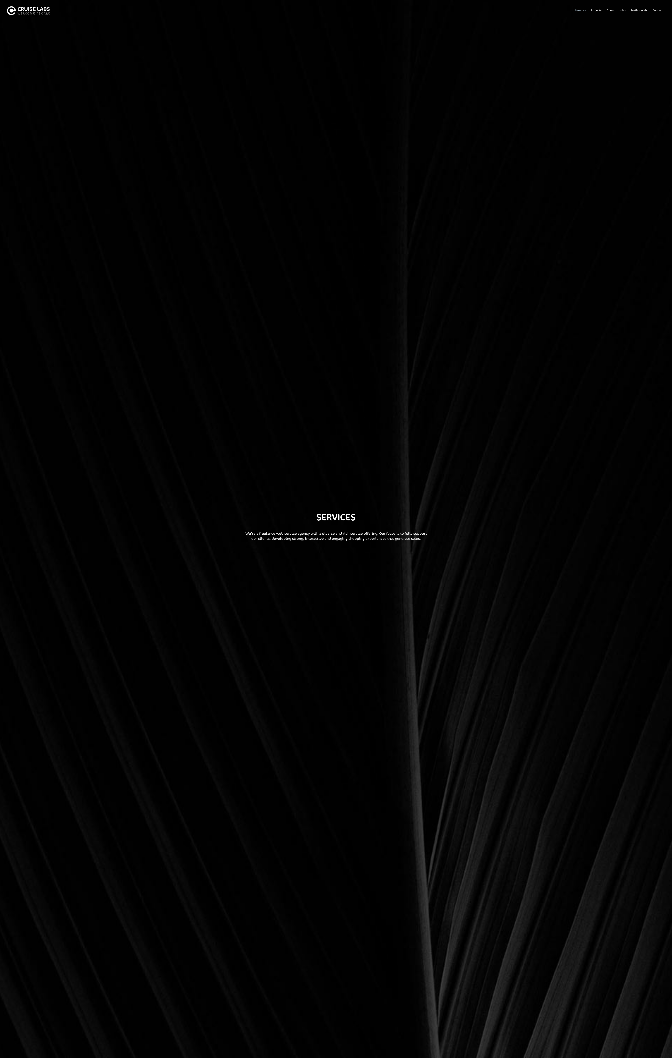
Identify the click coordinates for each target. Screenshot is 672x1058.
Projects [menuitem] (596, 10)
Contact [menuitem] (658, 10)
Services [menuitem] (580, 10)
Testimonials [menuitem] (639, 10)
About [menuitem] (611, 10)
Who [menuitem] (623, 10)
